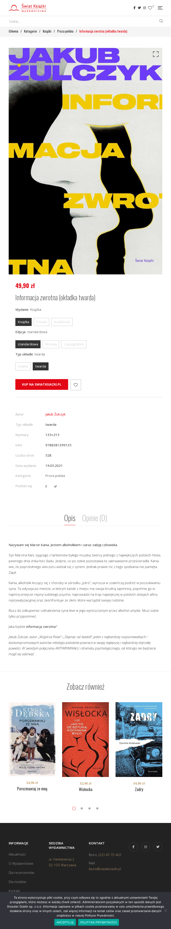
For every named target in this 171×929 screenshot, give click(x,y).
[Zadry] (139, 739)
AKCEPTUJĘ (65, 922)
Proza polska (55, 475)
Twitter (139, 7)
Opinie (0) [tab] (94, 517)
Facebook (135, 7)
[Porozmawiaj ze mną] (32, 739)
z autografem (74, 344)
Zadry (139, 789)
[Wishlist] (150, 8)
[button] (155, 55)
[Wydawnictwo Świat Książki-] (28, 8)
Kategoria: (23, 475)
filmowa (51, 344)
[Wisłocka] (85, 739)
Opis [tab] (69, 517)
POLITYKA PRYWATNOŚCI (98, 922)
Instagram (144, 7)
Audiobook (62, 321)
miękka (23, 366)
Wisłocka (85, 789)
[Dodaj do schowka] (75, 385)
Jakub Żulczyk (55, 414)
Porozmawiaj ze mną (32, 788)
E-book (41, 321)
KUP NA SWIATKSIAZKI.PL (41, 384)
